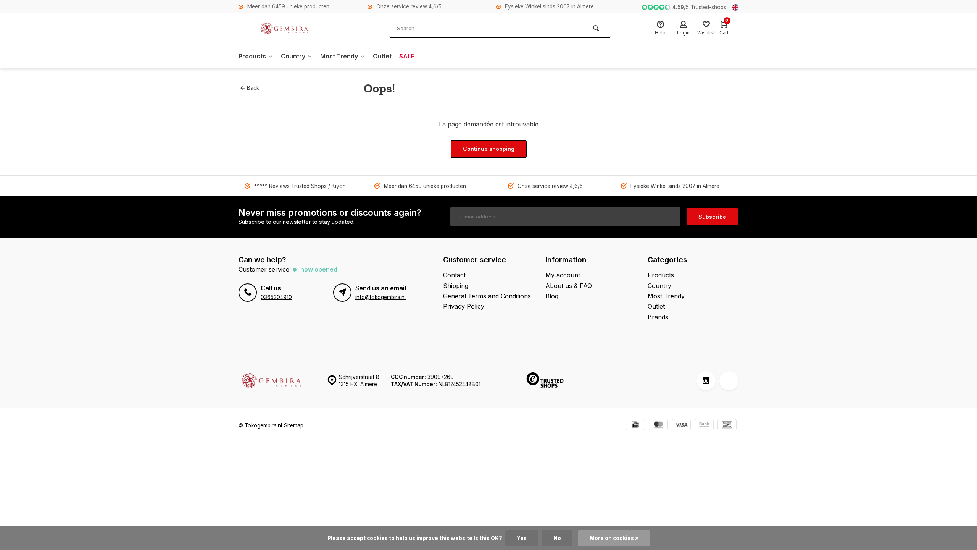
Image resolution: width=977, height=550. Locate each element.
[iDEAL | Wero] (635, 425)
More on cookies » (614, 538)
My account (562, 275)
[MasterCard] (658, 425)
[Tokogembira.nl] (284, 28)
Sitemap (293, 425)
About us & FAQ (568, 286)
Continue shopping (488, 149)
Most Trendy (339, 56)
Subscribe (712, 217)
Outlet (382, 56)
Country (293, 56)
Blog (551, 296)
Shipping (455, 286)
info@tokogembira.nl (380, 297)
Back (253, 88)
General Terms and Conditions (487, 296)
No (557, 538)
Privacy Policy (463, 306)
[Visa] (681, 425)
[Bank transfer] (704, 425)
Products (252, 56)
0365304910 (276, 297)
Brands (658, 317)
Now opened (318, 269)
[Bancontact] (727, 425)
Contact (454, 275)
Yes (522, 538)
